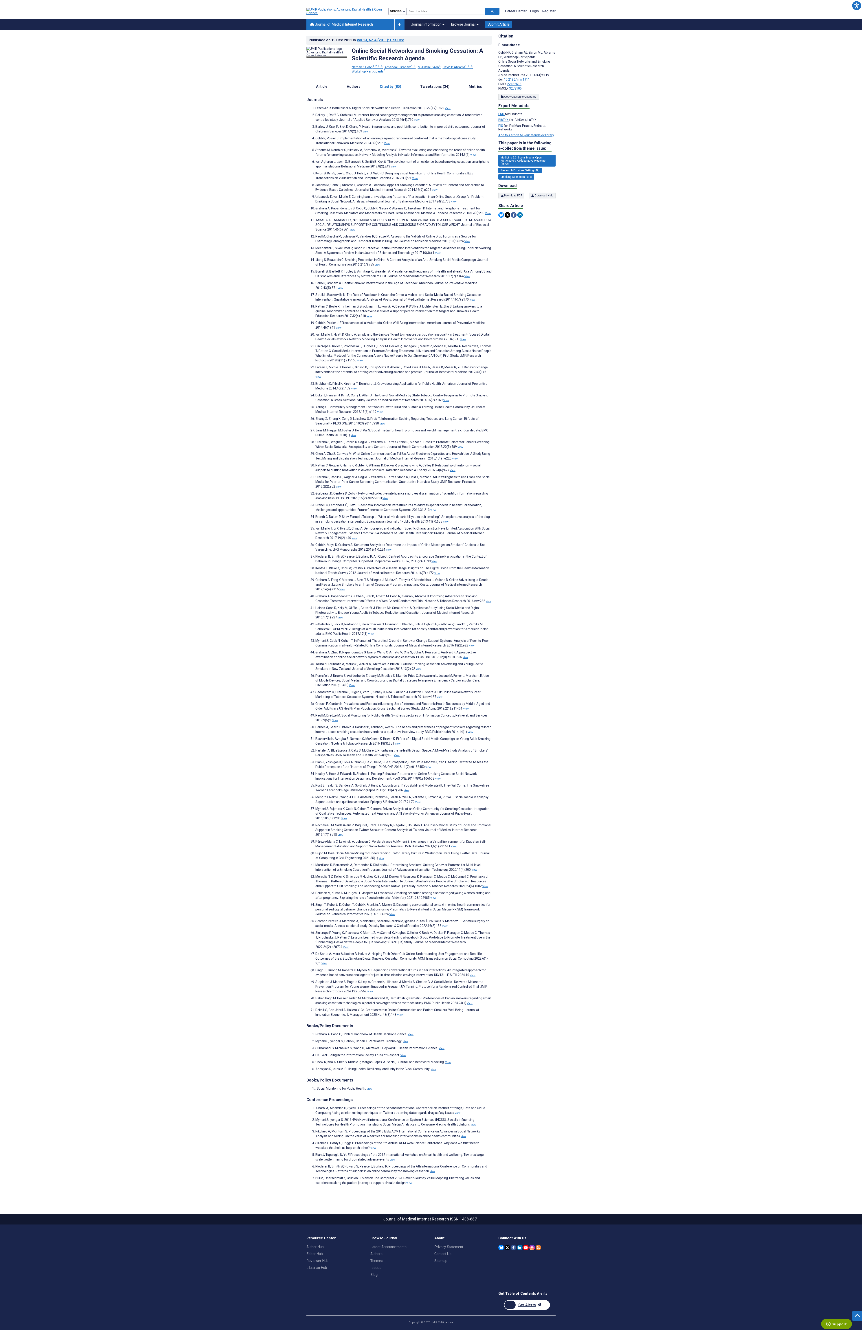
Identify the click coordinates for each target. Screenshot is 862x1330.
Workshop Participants (368, 71)
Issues (375, 1268)
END (501, 114)
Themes (376, 1261)
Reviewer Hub (317, 1261)
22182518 (514, 84)
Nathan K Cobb (367, 67)
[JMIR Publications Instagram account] (532, 1247)
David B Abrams (457, 67)
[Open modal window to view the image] (326, 57)
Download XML (543, 195)
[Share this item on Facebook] (514, 215)
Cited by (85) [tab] (390, 86)
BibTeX (503, 120)
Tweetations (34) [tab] (434, 86)
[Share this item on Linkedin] (520, 215)
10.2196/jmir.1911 (517, 79)
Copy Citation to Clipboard (520, 96)
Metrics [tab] (475, 86)
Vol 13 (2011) (380, 40)
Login (534, 11)
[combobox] (445, 11)
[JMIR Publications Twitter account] (507, 1247)
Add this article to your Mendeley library (526, 135)
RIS (501, 126)
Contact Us (442, 1254)
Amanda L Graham (400, 67)
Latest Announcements (388, 1247)
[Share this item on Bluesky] (501, 215)
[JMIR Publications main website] (344, 11)
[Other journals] (399, 24)
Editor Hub (314, 1254)
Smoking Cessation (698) (516, 176)
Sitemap (440, 1261)
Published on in (356, 40)
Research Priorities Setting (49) (520, 170)
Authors (376, 1254)
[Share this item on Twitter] (507, 215)
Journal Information (426, 24)
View (448, 108)
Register (549, 11)
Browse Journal (463, 24)
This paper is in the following (525, 146)
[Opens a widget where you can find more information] (836, 1324)
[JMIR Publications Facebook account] (513, 1247)
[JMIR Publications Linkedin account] (520, 1247)
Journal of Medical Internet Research (343, 24)
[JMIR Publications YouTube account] (526, 1247)
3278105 (515, 88)
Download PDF (513, 195)
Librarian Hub (316, 1268)
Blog (374, 1275)
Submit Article (499, 24)
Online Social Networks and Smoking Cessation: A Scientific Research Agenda (417, 54)
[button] (856, 5)
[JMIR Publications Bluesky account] (501, 1247)
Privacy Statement (448, 1247)
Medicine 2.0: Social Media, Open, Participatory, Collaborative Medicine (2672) (523, 160)
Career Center (516, 11)
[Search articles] (492, 11)
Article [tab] (322, 86)
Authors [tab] (354, 86)
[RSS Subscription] (538, 1247)
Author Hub (315, 1247)
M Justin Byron (429, 67)
